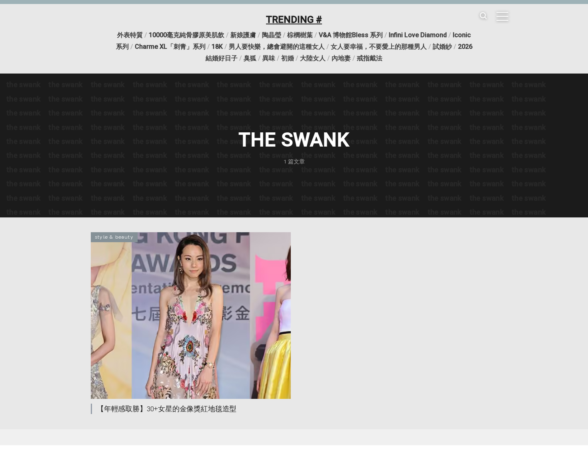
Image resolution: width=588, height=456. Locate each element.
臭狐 (250, 58)
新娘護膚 (243, 35)
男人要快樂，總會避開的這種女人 (277, 46)
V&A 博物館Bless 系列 (351, 35)
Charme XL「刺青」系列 (170, 46)
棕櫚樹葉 (300, 35)
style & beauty (114, 237)
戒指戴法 (369, 58)
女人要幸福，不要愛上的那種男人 (379, 46)
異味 (268, 58)
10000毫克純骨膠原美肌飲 (186, 35)
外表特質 (130, 35)
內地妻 (341, 58)
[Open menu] (502, 16)
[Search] (483, 16)
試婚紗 (442, 46)
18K (217, 46)
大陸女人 (313, 58)
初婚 (287, 58)
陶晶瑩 (271, 35)
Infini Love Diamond (418, 35)
